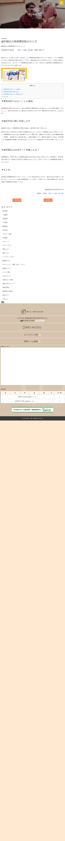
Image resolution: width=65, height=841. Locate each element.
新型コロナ (6, 295)
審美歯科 (5, 226)
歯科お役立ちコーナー (9, 283)
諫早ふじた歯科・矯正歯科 (56, 193)
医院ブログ (6, 249)
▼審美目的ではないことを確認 (11, 89)
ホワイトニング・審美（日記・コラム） (14, 264)
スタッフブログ (7, 245)
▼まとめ (5, 96)
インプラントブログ (8, 257)
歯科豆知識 (6, 287)
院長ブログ (6, 253)
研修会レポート (7, 268)
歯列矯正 (22, 57)
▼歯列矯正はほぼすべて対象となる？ (12, 94)
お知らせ (5, 299)
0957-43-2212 (33, 327)
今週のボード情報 (8, 279)
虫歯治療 (5, 218)
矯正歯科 (5, 211)
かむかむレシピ (7, 276)
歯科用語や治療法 (8, 291)
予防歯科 (5, 237)
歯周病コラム (6, 260)
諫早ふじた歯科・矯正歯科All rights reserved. (34, 418)
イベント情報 (6, 272)
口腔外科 (5, 230)
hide (34, 85)
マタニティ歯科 (7, 234)
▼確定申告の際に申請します (10, 91)
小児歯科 (5, 222)
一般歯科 (5, 214)
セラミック (6, 241)
